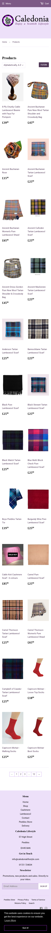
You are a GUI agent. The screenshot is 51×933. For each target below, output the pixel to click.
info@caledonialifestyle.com (25, 859)
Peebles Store (25, 822)
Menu (8, 3)
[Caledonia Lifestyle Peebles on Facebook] (41, 909)
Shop (25, 806)
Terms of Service (38, 900)
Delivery (25, 825)
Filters (44, 65)
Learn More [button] (10, 920)
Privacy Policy (23, 900)
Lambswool (25, 814)
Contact (25, 818)
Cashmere (25, 810)
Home (4, 42)
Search (31, 903)
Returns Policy (20, 903)
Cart (46, 3)
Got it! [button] (26, 928)
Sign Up (43, 886)
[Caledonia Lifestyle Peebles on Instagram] (46, 909)
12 (34, 774)
